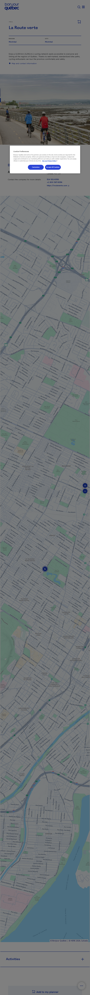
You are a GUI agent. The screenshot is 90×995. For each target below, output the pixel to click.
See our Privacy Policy (50, 161)
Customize (35, 167)
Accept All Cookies (53, 167)
